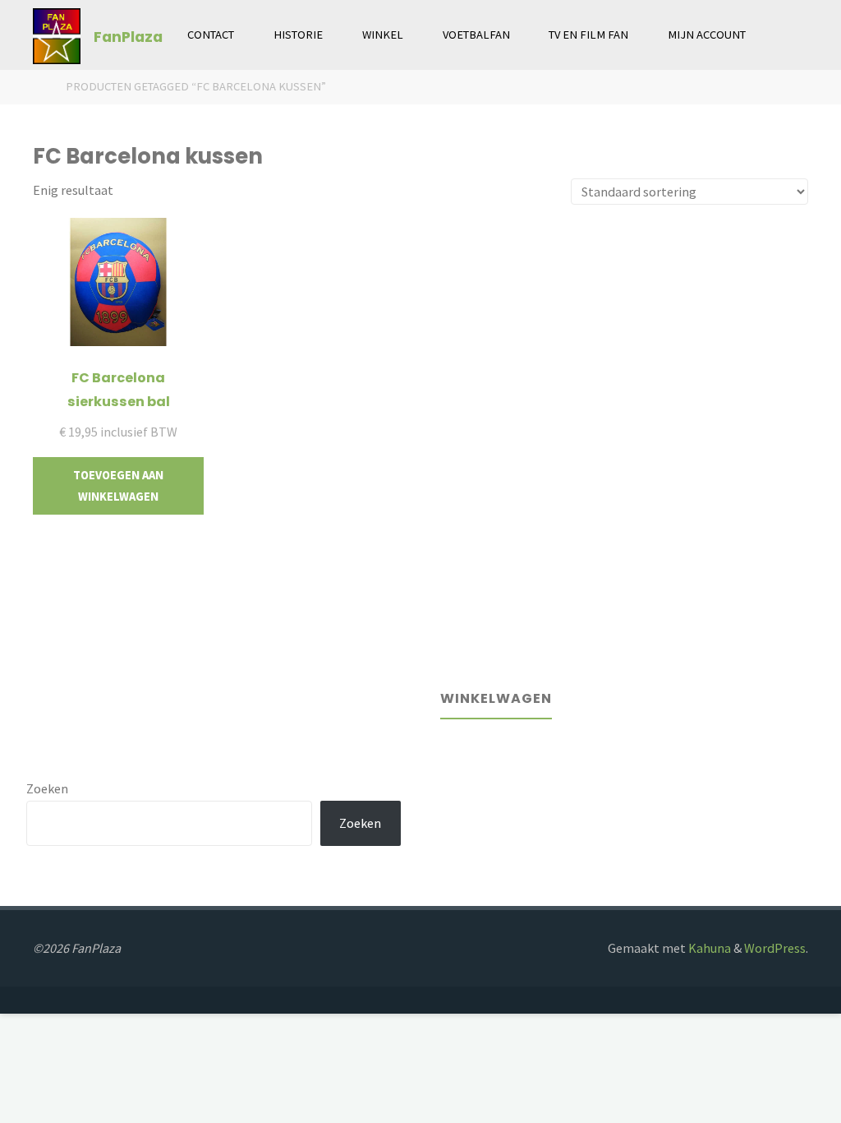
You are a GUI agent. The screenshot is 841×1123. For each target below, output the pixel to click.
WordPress (775, 948)
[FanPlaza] (56, 34)
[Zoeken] (784, 35)
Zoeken (47, 788)
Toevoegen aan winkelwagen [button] (118, 486)
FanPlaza (128, 35)
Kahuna (708, 948)
